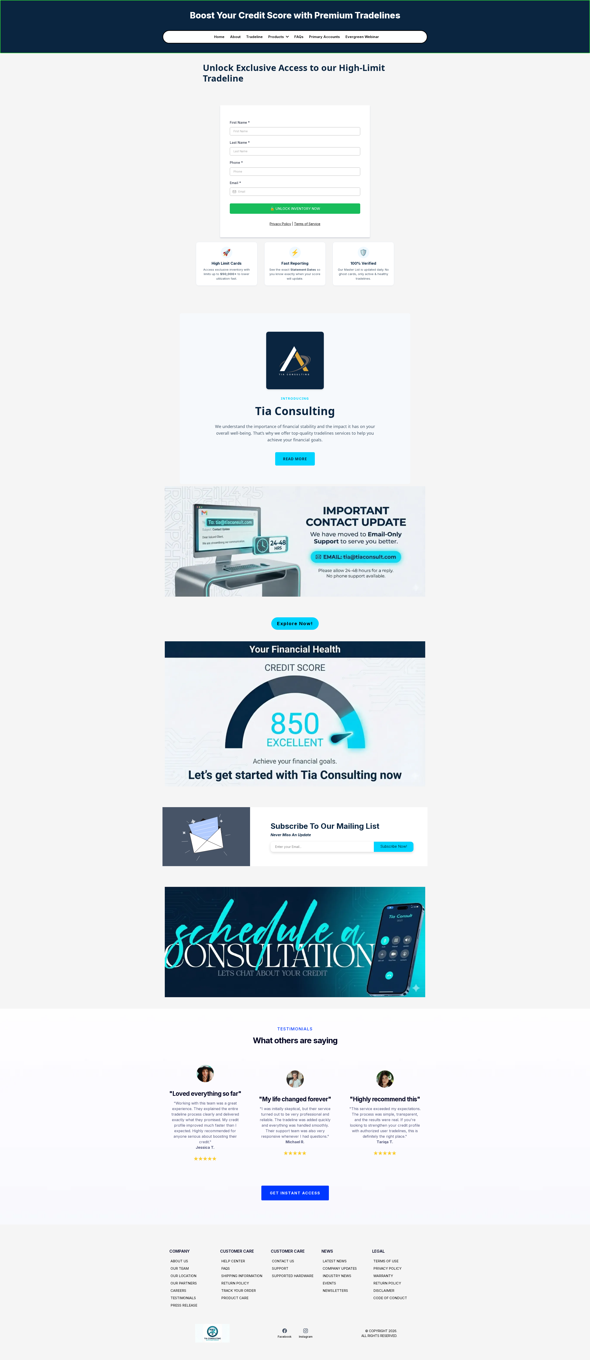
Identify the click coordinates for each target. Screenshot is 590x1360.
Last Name (240, 142)
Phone (236, 162)
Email (235, 183)
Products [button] (276, 37)
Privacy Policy (280, 224)
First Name (240, 122)
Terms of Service (307, 224)
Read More (295, 458)
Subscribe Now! (393, 846)
